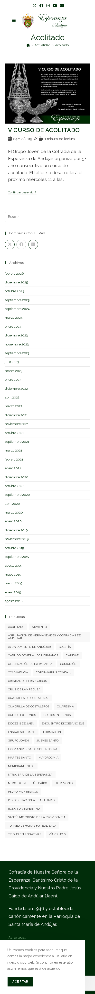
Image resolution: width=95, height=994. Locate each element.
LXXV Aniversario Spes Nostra (32, 749)
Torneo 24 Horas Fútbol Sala (32, 825)
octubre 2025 (14, 291)
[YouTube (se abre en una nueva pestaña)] (54, 6)
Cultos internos (57, 715)
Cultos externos (22, 715)
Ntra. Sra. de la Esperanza (30, 774)
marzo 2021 (13, 450)
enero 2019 (13, 592)
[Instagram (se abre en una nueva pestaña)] (48, 6)
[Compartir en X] (10, 244)
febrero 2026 (14, 273)
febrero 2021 (14, 459)
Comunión (68, 664)
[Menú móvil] (14, 20)
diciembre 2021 (16, 415)
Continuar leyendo (22, 192)
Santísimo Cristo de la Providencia (37, 817)
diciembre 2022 (16, 388)
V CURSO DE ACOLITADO (44, 130)
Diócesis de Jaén (21, 723)
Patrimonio (64, 783)
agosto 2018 (14, 601)
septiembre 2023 (17, 353)
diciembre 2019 (16, 530)
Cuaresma (65, 706)
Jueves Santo (48, 740)
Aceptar (20, 981)
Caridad (72, 655)
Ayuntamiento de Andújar (29, 647)
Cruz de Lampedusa (24, 689)
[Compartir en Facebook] (21, 244)
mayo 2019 (13, 574)
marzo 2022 (13, 406)
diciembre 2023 (16, 335)
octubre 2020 (15, 486)
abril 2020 (12, 504)
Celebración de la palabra (30, 664)
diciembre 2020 (16, 477)
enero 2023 (13, 379)
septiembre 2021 (17, 441)
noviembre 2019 (17, 539)
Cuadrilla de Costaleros (28, 706)
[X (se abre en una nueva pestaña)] (34, 6)
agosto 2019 (13, 565)
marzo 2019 (13, 583)
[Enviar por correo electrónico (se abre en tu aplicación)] (61, 6)
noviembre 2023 (17, 344)
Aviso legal (17, 937)
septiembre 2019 (17, 557)
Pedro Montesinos (23, 791)
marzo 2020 (14, 512)
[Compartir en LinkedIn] (33, 244)
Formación (52, 732)
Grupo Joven (18, 740)
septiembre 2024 (17, 309)
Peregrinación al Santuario (31, 800)
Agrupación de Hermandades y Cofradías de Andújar (44, 637)
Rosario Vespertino (24, 808)
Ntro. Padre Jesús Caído (27, 783)
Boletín (65, 647)
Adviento (39, 627)
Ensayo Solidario (22, 732)
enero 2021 (13, 468)
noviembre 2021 (16, 424)
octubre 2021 (14, 433)
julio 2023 (12, 362)
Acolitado (62, 45)
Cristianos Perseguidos (27, 681)
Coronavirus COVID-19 (53, 672)
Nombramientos (21, 766)
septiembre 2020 (17, 495)
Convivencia (18, 672)
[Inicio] (28, 45)
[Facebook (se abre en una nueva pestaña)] (41, 6)
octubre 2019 (14, 548)
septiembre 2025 (17, 300)
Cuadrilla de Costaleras (28, 698)
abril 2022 (12, 397)
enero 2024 (13, 326)
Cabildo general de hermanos (33, 655)
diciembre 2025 (16, 282)
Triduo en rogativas (24, 834)
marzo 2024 (14, 317)
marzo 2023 (13, 371)
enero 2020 (13, 521)
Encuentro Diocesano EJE (63, 723)
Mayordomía (48, 757)
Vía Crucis (57, 834)
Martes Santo (19, 757)
